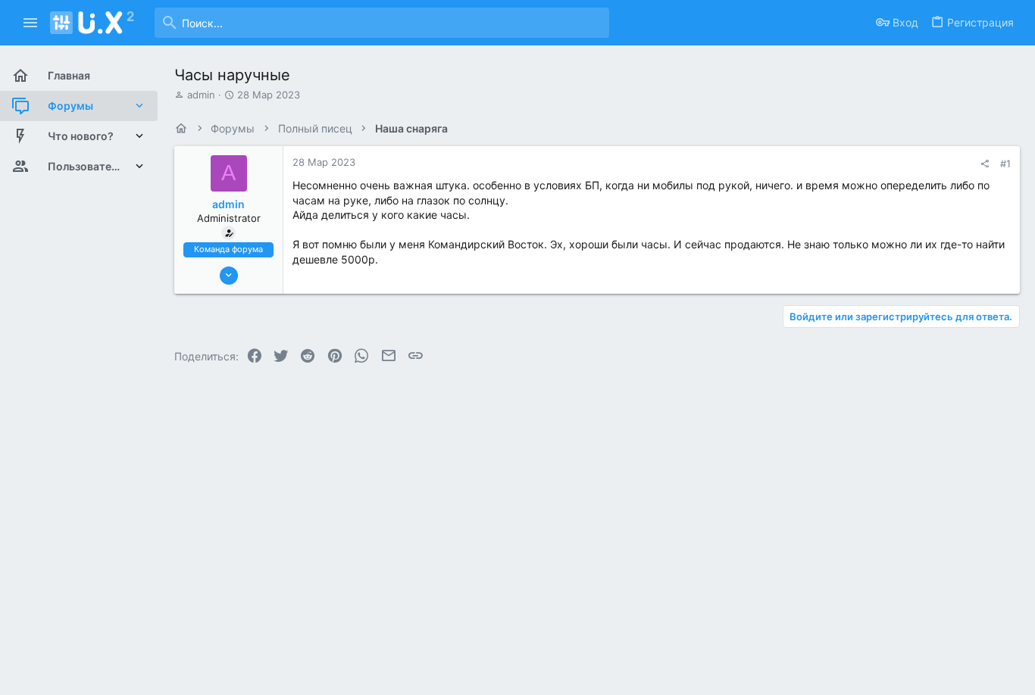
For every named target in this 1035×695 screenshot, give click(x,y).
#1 (1005, 163)
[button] (30, 22)
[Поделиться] (984, 164)
